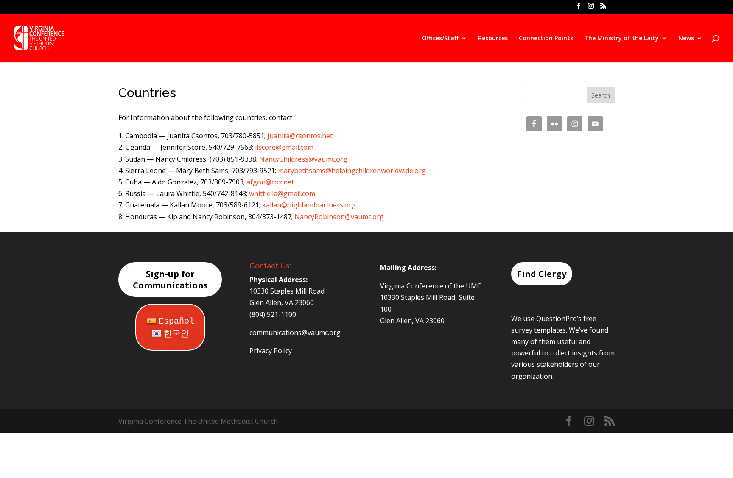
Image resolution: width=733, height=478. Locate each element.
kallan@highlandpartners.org (309, 205)
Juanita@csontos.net (300, 135)
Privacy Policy (270, 350)
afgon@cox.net (270, 182)
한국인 (176, 334)
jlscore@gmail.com (284, 147)
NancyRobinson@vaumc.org (339, 216)
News (686, 38)
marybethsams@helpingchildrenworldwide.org (352, 170)
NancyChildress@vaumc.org (303, 159)
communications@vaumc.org (295, 332)
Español (176, 321)
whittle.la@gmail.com (282, 193)
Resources (493, 38)
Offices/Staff (440, 38)
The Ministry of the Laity (621, 38)
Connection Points (546, 38)
